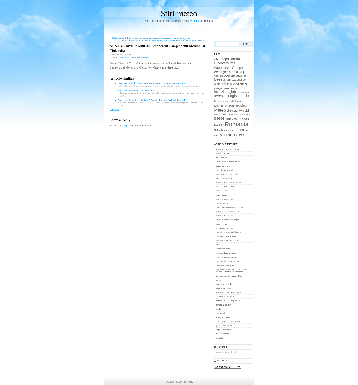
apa (226, 59)
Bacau (235, 59)
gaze (226, 88)
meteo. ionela (222, 334)
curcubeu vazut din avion (228, 321)
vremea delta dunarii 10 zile (229, 182)
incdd (218, 309)
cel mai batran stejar (225, 265)
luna (227, 101)
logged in (127, 125)
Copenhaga (233, 75)
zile (241, 135)
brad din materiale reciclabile (229, 207)
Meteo (220, 110)
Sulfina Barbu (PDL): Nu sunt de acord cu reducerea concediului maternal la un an (150, 38)
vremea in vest (223, 317)
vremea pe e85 (223, 153)
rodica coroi (221, 191)
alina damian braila (225, 186)
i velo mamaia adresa (226, 296)
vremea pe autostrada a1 (228, 162)
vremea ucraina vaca (226, 257)
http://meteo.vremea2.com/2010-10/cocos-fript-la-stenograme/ (231, 270)
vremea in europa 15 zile (227, 149)
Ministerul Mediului (237, 110)
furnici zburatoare (224, 178)
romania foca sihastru (226, 253)
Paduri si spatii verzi (240, 114)
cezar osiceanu (223, 166)
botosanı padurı (223, 305)
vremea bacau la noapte (227, 220)
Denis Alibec (143, 57)
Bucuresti (222, 67)
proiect (233, 118)
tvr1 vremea (221, 157)
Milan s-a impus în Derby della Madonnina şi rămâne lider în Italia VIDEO (154, 83)
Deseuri (220, 79)
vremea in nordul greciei (227, 211)
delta (243, 76)
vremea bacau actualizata (228, 215)
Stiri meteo (179, 12)
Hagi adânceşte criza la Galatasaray (136, 90)
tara (241, 130)
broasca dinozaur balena (228, 261)
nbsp (216, 114)
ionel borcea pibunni (225, 199)
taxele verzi (221, 224)
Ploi (227, 119)
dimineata (231, 79)
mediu (241, 105)
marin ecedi (221, 195)
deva (218, 280)
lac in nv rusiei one (225, 228)
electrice (241, 79)
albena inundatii (223, 288)
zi (237, 135)
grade (233, 88)
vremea (227, 134)
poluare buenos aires (226, 236)
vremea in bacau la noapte (229, 292)
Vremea (194, 20)
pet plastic (221, 313)
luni (233, 100)
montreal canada (224, 284)
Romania (236, 124)
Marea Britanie (224, 105)
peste (219, 118)
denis (133, 57)
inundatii (245, 92)
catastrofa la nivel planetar (228, 301)
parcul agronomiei (224, 170)
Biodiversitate (224, 63)
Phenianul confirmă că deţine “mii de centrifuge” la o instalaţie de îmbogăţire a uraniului (163, 40)
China (233, 72)
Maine (240, 101)
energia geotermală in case (229, 232)
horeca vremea (223, 203)
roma (218, 244)
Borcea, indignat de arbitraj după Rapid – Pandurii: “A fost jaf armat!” (152, 100)
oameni (225, 114)
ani (221, 59)
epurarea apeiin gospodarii (229, 276)
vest (216, 135)
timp (247, 130)
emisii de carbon (230, 84)
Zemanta (114, 109)
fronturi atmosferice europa (229, 240)
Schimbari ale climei (225, 130)
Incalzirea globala (227, 92)
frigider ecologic (223, 329)
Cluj (241, 72)
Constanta (219, 76)
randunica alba (223, 249)
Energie (218, 88)
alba (216, 59)
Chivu (121, 57)
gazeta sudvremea (225, 325)
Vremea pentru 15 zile (226, 352)
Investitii (220, 96)
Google (219, 338)
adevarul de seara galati (227, 174)
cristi (127, 57)
